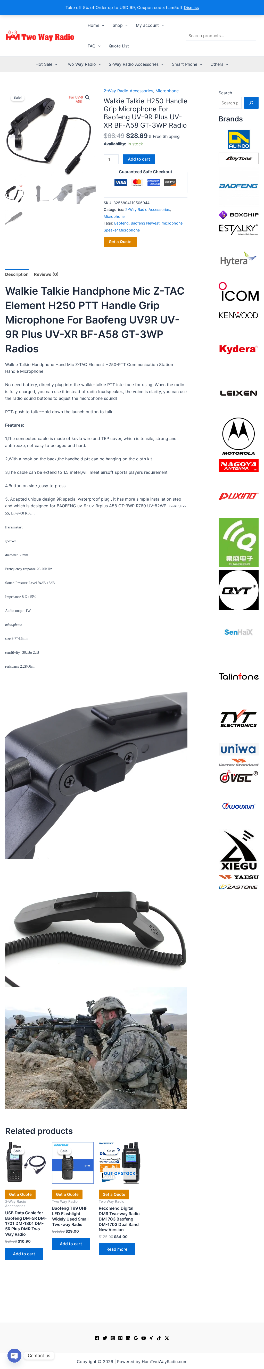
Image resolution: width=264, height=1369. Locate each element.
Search (225, 92)
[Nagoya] (239, 465)
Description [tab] (17, 274)
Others (216, 64)
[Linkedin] (128, 1338)
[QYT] (239, 589)
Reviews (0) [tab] (46, 274)
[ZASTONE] (239, 886)
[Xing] (151, 1338)
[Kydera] (239, 349)
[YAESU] (239, 877)
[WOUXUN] (239, 805)
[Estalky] (239, 228)
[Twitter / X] (166, 1338)
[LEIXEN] (239, 392)
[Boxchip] (239, 214)
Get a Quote (120, 241)
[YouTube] (143, 1338)
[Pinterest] (120, 1338)
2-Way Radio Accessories (134, 64)
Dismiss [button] (191, 7)
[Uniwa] (239, 748)
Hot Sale (44, 64)
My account (147, 25)
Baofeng (121, 223)
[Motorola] (239, 435)
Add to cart (139, 159)
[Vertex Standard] (239, 762)
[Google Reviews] (136, 1338)
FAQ (91, 45)
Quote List (119, 45)
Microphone (167, 90)
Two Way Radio (81, 64)
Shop (118, 25)
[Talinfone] (239, 676)
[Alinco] (239, 139)
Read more (116, 1249)
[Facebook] (97, 1338)
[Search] (251, 103)
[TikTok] (159, 1338)
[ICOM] (239, 291)
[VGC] (239, 775)
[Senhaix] (239, 632)
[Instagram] (112, 1338)
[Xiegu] (239, 849)
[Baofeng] (239, 186)
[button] (101, 25)
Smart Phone (184, 64)
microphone (172, 223)
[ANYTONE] (239, 158)
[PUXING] (239, 494)
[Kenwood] (239, 315)
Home (93, 25)
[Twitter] (105, 1338)
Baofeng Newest (145, 223)
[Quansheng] (239, 542)
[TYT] (239, 719)
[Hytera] (239, 258)
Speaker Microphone (122, 230)
